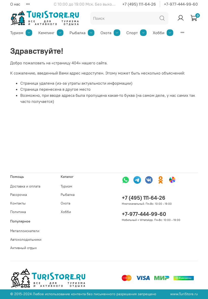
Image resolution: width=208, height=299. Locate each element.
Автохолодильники (25, 239)
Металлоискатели (24, 231)
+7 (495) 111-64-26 (139, 4)
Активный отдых (23, 248)
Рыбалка (77, 32)
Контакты (18, 203)
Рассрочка (18, 194)
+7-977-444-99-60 (181, 4)
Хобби (158, 32)
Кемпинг (46, 32)
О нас (15, 4)
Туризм (16, 32)
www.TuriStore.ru (184, 294)
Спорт (132, 32)
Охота (105, 32)
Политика (18, 212)
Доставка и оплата (25, 186)
